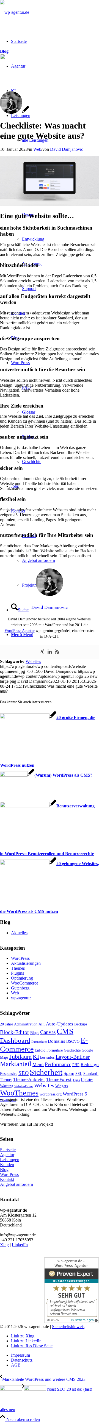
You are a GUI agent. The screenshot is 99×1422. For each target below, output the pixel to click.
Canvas (48, 1032)
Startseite (8, 1149)
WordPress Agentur (20, 631)
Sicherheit (46, 1072)
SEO (23, 1073)
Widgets (61, 1086)
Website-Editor (23, 1086)
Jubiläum (20, 1056)
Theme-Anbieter (29, 1079)
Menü (38, 1064)
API (41, 1024)
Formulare (54, 1050)
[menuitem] (55, 1355)
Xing (4, 1244)
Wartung (6, 1086)
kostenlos (47, 1057)
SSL (78, 1073)
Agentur (7, 1154)
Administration (25, 1024)
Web (37, 149)
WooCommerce (24, 983)
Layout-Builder (73, 1057)
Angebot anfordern (16, 1184)
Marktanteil (15, 1063)
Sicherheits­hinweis (68, 1326)
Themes (18, 968)
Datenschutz (39, 1041)
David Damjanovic (66, 149)
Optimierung (22, 978)
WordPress (20, 958)
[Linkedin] (49, 652)
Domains (56, 1041)
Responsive (8, 1073)
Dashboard (15, 1040)
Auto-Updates (59, 1024)
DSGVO (72, 1041)
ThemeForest (59, 1079)
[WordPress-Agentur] (14, 12)
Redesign (90, 1064)
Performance (58, 1064)
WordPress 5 (75, 1094)
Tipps (76, 1079)
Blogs (34, 1032)
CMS (65, 1031)
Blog (4, 51)
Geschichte (72, 1050)
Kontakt (7, 1179)
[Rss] (57, 652)
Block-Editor (14, 1032)
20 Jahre (6, 1024)
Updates (87, 1079)
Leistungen (9, 1159)
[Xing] (42, 652)
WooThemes (19, 1093)
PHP (75, 1065)
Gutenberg (20, 988)
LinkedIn (20, 1244)
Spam (69, 1073)
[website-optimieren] (49, 57)
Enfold (40, 1050)
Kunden (7, 1164)
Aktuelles (19, 932)
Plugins (17, 973)
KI (36, 1056)
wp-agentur (21, 998)
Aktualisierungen (26, 963)
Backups (80, 1024)
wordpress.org (51, 1094)
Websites (33, 661)
